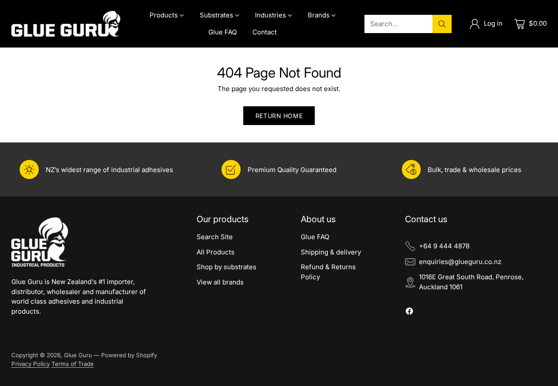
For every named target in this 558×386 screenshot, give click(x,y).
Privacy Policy (30, 363)
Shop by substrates (226, 267)
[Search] (442, 24)
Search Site (215, 237)
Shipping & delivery (331, 252)
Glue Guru (78, 355)
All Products (216, 252)
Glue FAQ (315, 237)
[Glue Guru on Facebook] (409, 312)
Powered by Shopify (129, 355)
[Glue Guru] (65, 24)
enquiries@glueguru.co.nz (460, 261)
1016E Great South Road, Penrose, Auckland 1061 (471, 282)
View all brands (220, 282)
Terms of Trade (72, 363)
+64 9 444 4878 (444, 246)
